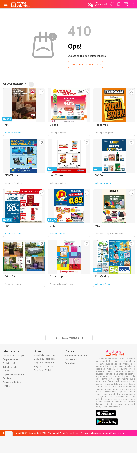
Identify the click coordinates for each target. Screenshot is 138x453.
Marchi (6, 370)
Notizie (6, 386)
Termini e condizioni (69, 433)
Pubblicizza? (9, 363)
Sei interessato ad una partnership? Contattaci (76, 359)
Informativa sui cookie (113, 433)
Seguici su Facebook (44, 359)
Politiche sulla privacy (91, 433)
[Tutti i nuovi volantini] (31, 84)
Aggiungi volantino (12, 382)
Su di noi (7, 378)
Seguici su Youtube (43, 366)
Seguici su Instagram (44, 362)
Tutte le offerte (10, 367)
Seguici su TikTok (43, 370)
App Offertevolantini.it (13, 374)
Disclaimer (53, 433)
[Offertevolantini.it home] (20, 4)
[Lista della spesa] (126, 4)
